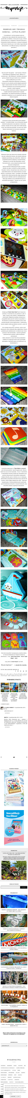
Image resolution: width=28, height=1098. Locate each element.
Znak (2, 1093)
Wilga (2, 1091)
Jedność (10, 1077)
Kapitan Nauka (17, 1077)
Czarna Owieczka (20, 1067)
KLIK (22, 656)
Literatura (3, 1079)
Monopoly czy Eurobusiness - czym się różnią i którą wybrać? (14, 948)
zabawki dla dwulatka (16, 675)
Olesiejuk (3, 1084)
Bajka (15, 1065)
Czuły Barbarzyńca (5, 1070)
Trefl (9, 675)
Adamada (3, 1065)
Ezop (15, 1074)
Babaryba (9, 1065)
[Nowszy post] (1, 757)
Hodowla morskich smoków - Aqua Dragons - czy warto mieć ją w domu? (14, 910)
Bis (25, 1065)
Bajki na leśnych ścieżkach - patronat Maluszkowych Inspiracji (14, 929)
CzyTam (14, 1070)
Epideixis (10, 1074)
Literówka (10, 1079)
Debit (19, 1070)
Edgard (18, 1072)
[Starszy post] (26, 757)
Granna (20, 1074)
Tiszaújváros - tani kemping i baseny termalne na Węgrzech (14, 1006)
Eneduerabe (4, 1074)
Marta (6, 717)
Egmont (23, 1072)
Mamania (17, 1079)
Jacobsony (3, 1077)
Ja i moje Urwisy (9, 707)
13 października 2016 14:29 (15, 717)
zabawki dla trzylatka (21, 665)
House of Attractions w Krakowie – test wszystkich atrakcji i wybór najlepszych (14, 986)
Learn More (13, 1096)
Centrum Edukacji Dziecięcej (8, 1067)
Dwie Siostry (4, 1072)
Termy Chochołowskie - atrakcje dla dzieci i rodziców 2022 (14, 1025)
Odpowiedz (7, 727)
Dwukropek (11, 1072)
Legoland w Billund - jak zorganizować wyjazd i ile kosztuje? (14, 853)
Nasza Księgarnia (19, 1082)
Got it (19, 1096)
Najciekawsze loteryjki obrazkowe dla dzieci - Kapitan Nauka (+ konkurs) (14, 967)
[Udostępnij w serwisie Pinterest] (26, 671)
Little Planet (4, 675)
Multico (11, 1082)
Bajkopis (20, 1065)
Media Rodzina (4, 1082)
